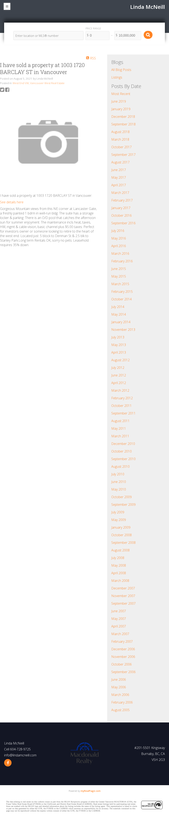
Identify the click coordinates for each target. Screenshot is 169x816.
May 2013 (118, 345)
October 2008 (121, 535)
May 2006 (118, 687)
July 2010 (117, 474)
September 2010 (123, 459)
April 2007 (118, 626)
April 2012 (118, 383)
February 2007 (122, 641)
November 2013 (123, 329)
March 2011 (120, 436)
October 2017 (121, 147)
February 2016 (122, 261)
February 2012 (122, 398)
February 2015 (122, 291)
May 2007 (118, 618)
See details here (11, 202)
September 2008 (123, 542)
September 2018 (123, 124)
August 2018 (120, 132)
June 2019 (118, 101)
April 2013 (118, 352)
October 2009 (121, 497)
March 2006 (120, 694)
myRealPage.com (91, 790)
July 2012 (117, 367)
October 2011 (121, 405)
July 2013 (117, 337)
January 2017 (120, 208)
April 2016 (118, 246)
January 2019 (120, 109)
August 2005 (120, 710)
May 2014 (118, 314)
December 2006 (123, 649)
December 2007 (123, 588)
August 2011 (120, 421)
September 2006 (123, 672)
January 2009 (120, 527)
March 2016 (120, 253)
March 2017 (120, 192)
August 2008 (120, 550)
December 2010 (123, 443)
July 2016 (117, 230)
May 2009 (118, 519)
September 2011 (123, 413)
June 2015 (118, 268)
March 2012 (120, 390)
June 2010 (118, 481)
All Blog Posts (121, 69)
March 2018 (120, 139)
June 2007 (118, 611)
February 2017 (122, 200)
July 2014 (117, 306)
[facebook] (8, 762)
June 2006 (118, 679)
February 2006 (122, 702)
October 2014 (121, 299)
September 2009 (123, 504)
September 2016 (123, 223)
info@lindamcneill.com (20, 755)
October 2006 (121, 664)
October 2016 (121, 215)
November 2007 (123, 596)
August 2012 (120, 360)
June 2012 (118, 375)
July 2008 (117, 558)
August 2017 (120, 162)
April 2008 (118, 573)
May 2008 (118, 565)
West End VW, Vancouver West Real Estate (39, 83)
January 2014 (120, 322)
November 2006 (123, 656)
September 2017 (123, 154)
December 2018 (123, 116)
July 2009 (117, 512)
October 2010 (121, 451)
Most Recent (120, 93)
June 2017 (118, 170)
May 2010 (118, 489)
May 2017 (118, 177)
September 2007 (123, 603)
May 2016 (118, 238)
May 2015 (118, 276)
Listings (116, 77)
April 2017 (118, 185)
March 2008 (120, 580)
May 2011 (118, 428)
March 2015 (120, 284)
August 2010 (120, 466)
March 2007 (120, 634)
